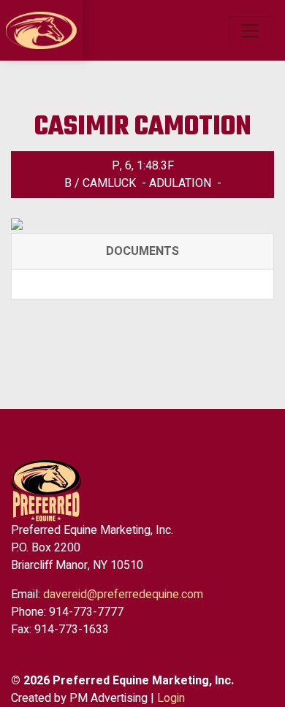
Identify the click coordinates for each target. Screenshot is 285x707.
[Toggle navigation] (249, 30)
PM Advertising (108, 698)
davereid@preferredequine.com (123, 594)
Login (171, 698)
